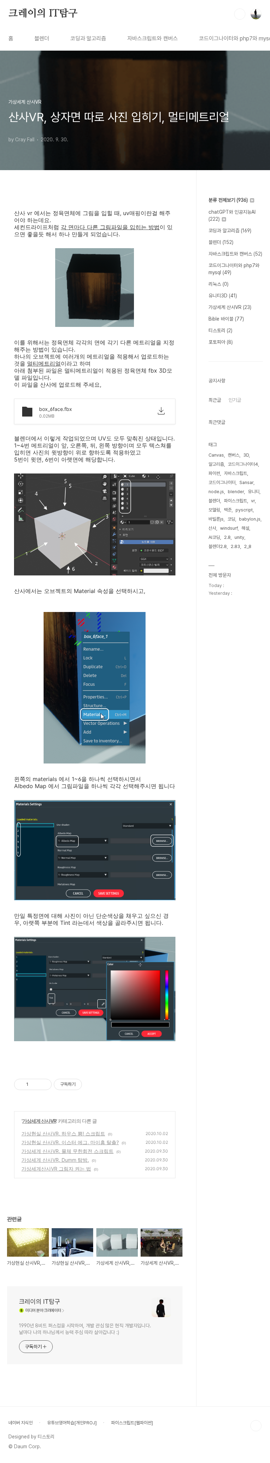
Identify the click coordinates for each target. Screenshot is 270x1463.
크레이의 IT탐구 (43, 14)
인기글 (235, 400)
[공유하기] (35, 1084)
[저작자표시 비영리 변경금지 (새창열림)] (91, 1084)
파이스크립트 (235, 500)
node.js (216, 491)
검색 (239, 14)
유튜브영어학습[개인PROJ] (72, 1422)
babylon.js (250, 519)
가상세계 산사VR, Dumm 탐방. (55, 1160)
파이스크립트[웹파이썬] (132, 1422)
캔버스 (233, 455)
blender (236, 491)
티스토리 (220, 330)
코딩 (231, 519)
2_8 (247, 546)
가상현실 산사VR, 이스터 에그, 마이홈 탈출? (70, 1142)
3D (246, 455)
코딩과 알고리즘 (88, 38)
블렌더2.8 (217, 546)
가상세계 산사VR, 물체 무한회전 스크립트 (67, 1151)
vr (253, 500)
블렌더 (41, 38)
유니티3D (222, 295)
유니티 (253, 491)
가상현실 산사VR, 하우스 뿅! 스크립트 (63, 1133)
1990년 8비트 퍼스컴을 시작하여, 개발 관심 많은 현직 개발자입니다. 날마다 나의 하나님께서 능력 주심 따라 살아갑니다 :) (85, 1329)
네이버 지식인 (20, 1422)
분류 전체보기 (228, 200)
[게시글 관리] (43, 1084)
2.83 (235, 546)
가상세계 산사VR (39, 1121)
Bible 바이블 (226, 319)
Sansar (246, 482)
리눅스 (218, 284)
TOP (256, 1425)
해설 (245, 528)
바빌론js (216, 519)
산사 (212, 528)
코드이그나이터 (222, 482)
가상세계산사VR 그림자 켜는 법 (56, 1169)
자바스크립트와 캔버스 (152, 38)
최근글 (214, 400)
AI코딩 (214, 537)
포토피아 (220, 342)
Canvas (216, 455)
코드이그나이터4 (243, 464)
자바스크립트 (235, 473)
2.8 (227, 537)
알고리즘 (216, 464)
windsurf (229, 528)
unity (239, 537)
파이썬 (214, 473)
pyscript (244, 510)
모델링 (214, 510)
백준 (228, 510)
